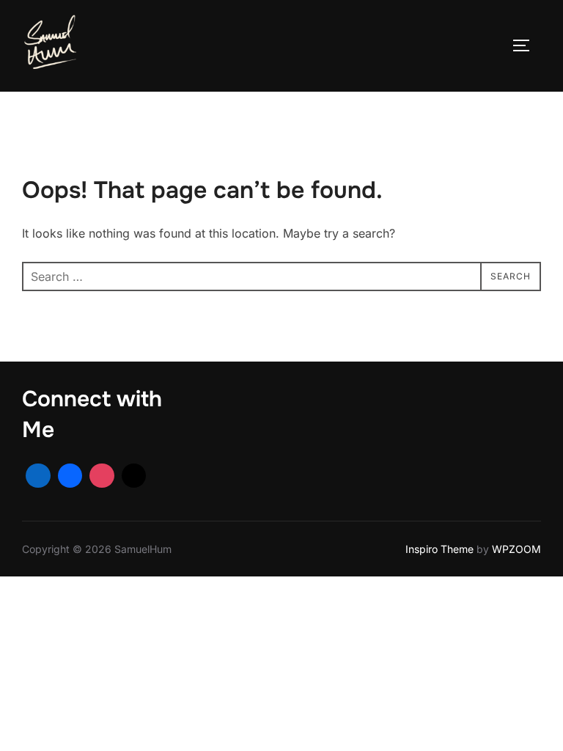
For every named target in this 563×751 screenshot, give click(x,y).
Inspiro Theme (439, 549)
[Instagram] (102, 476)
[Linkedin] (38, 476)
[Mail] (134, 476)
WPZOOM (516, 549)
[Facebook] (70, 476)
